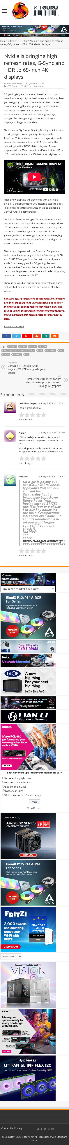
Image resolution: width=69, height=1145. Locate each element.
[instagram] (52, 1129)
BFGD (43, 346)
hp (61, 350)
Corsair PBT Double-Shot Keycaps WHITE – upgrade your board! (26, 367)
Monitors (38, 86)
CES (25, 41)
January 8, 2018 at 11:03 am (52, 403)
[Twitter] (45, 1129)
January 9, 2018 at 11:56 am (52, 476)
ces (40, 350)
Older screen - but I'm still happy (23, 795)
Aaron (22, 433)
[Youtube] (48, 1129)
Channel (15, 41)
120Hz (12, 346)
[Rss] (38, 1129)
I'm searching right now (18, 778)
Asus (32, 346)
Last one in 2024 (14, 790)
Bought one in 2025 (15, 786)
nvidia (17, 354)
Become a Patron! (14, 326)
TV (27, 354)
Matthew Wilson (15, 83)
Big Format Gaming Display (18, 350)
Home (3, 41)
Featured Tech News (22, 86)
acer (22, 346)
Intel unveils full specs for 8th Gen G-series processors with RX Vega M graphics (43, 381)
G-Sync (51, 350)
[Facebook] (41, 1129)
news (6, 354)
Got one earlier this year (18, 782)
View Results (34, 808)
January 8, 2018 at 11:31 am (52, 432)
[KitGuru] (34, 9)
